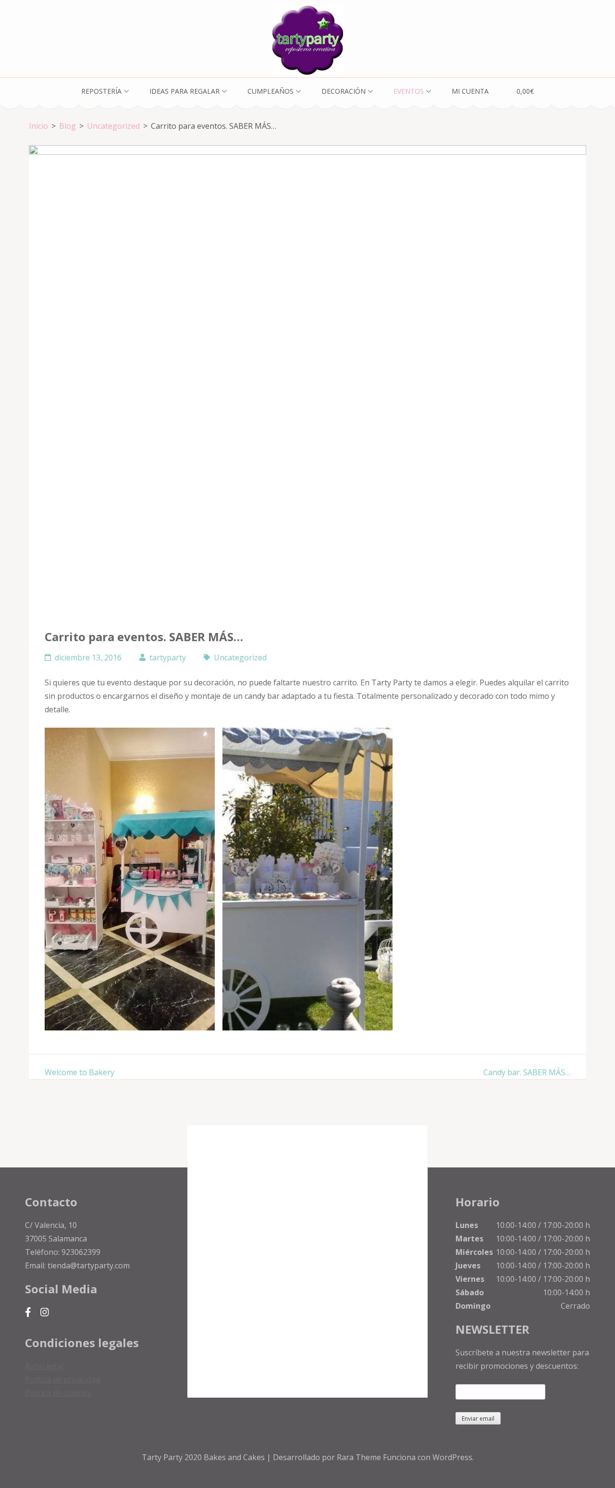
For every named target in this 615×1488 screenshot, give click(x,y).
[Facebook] (28, 1311)
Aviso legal (44, 1366)
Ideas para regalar (184, 91)
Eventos (409, 91)
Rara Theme (360, 1457)
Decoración (343, 91)
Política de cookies (58, 1393)
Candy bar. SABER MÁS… (526, 1072)
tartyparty (167, 657)
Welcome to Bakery (79, 1072)
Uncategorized (240, 657)
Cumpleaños (270, 91)
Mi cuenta (470, 91)
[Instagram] (44, 1311)
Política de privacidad (62, 1379)
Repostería (101, 91)
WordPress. (453, 1457)
